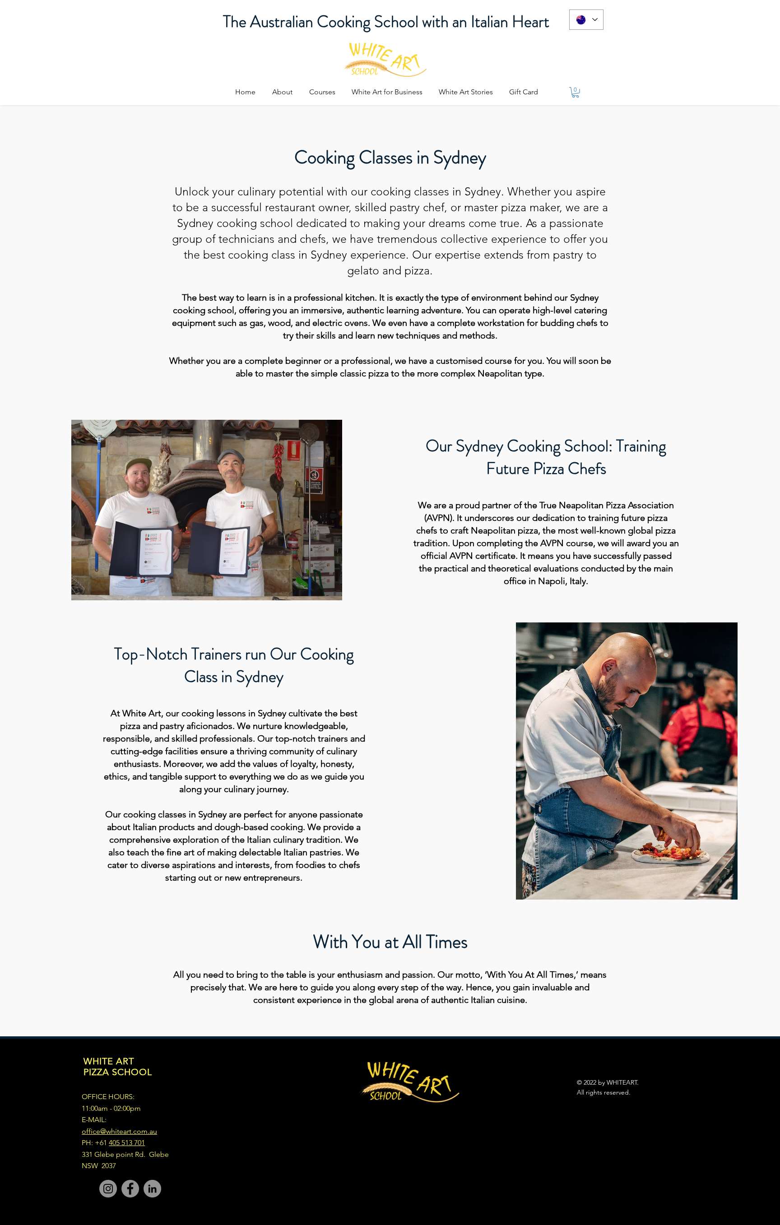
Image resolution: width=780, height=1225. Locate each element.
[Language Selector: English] (586, 19)
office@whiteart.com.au (119, 1131)
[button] (575, 92)
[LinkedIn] (152, 1188)
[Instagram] (108, 1188)
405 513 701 (127, 1142)
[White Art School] (130, 1188)
